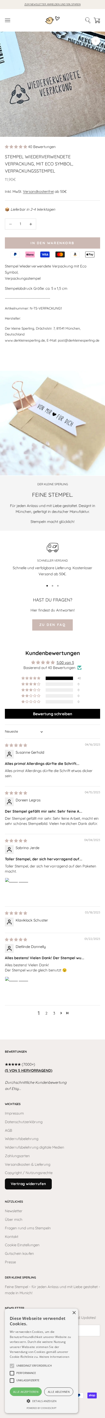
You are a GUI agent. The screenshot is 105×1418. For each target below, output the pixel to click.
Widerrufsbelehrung (21, 1138)
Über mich (13, 1219)
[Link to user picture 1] (16, 889)
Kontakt (11, 1236)
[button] (16, 146)
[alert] (41, 1361)
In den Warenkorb (52, 243)
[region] (52, 559)
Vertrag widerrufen (28, 1183)
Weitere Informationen (54, 1357)
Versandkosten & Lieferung (27, 1164)
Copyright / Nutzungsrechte (28, 1172)
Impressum (14, 1113)
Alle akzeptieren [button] (25, 1392)
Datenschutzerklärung (23, 1121)
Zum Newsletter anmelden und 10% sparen (52, 4)
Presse (10, 1262)
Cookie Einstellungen (22, 1245)
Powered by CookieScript (41, 1408)
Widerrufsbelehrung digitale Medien (34, 1147)
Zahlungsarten (17, 1155)
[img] (16, 745)
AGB (8, 1130)
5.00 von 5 (65, 662)
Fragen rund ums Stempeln (28, 1228)
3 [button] (54, 1013)
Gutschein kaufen (19, 1253)
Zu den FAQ (52, 625)
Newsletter (13, 1211)
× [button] (74, 1313)
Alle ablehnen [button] (59, 1392)
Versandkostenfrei (38, 191)
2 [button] (46, 1013)
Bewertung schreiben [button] (52, 713)
